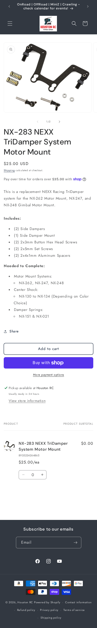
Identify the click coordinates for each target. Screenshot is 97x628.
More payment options (48, 374)
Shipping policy (51, 618)
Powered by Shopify (47, 602)
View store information (27, 400)
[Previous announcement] (9, 6)
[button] (9, 23)
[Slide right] (59, 121)
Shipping (9, 170)
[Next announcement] (87, 6)
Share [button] (14, 331)
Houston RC (25, 602)
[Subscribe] (75, 542)
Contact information (78, 602)
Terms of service (74, 610)
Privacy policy (49, 610)
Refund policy (26, 610)
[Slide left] (37, 121)
